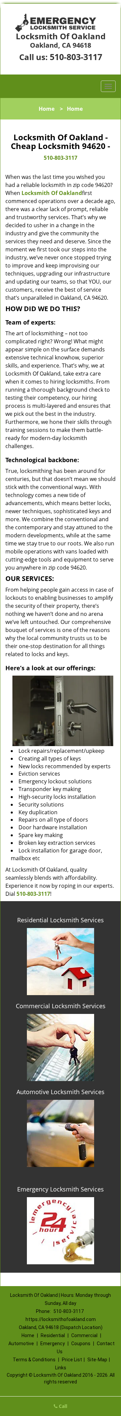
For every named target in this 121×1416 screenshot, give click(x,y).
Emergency (52, 1343)
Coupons (80, 1343)
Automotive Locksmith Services (60, 1092)
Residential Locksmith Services (60, 920)
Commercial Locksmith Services (61, 1006)
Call (62, 1406)
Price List (72, 1359)
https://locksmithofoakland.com (61, 1319)
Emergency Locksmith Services (60, 1189)
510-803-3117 (76, 56)
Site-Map (97, 1359)
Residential (53, 1335)
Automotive (21, 1343)
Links (60, 1367)
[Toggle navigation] (108, 86)
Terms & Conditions (34, 1359)
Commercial (84, 1335)
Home (46, 108)
